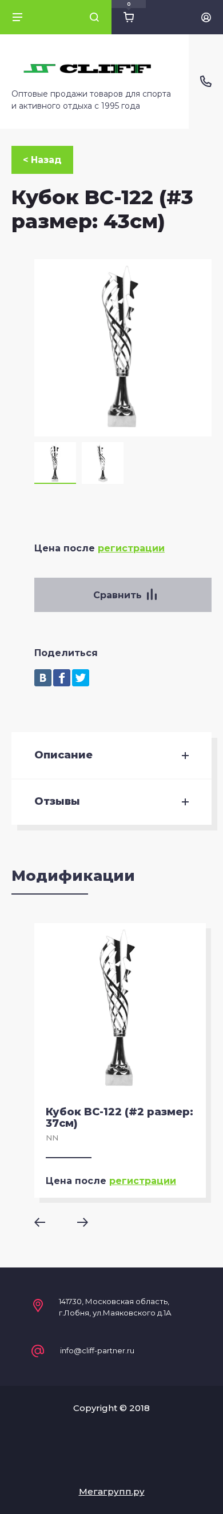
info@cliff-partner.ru (97, 1350)
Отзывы (57, 802)
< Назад (42, 159)
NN (52, 1137)
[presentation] (47, 1222)
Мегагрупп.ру (112, 1491)
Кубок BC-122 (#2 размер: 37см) (119, 1118)
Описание (63, 755)
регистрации (131, 548)
